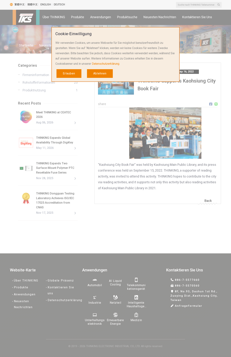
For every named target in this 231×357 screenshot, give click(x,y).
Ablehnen (99, 73)
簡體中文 (32, 4)
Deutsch (59, 4)
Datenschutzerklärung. (106, 63)
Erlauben (69, 73)
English (45, 4)
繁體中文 (19, 4)
